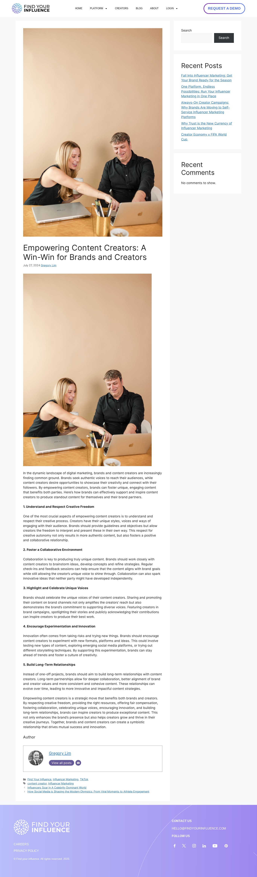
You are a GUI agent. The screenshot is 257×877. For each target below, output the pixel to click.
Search (186, 30)
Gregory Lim (48, 265)
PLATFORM (96, 8)
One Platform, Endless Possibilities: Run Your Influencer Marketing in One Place (205, 91)
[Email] (78, 763)
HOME (78, 8)
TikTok (84, 779)
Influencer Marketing (65, 779)
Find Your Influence (39, 779)
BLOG (139, 8)
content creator (37, 783)
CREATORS (121, 8)
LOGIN (170, 8)
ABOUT (154, 8)
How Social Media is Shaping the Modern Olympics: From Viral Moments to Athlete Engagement (88, 791)
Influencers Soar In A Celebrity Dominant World (56, 787)
